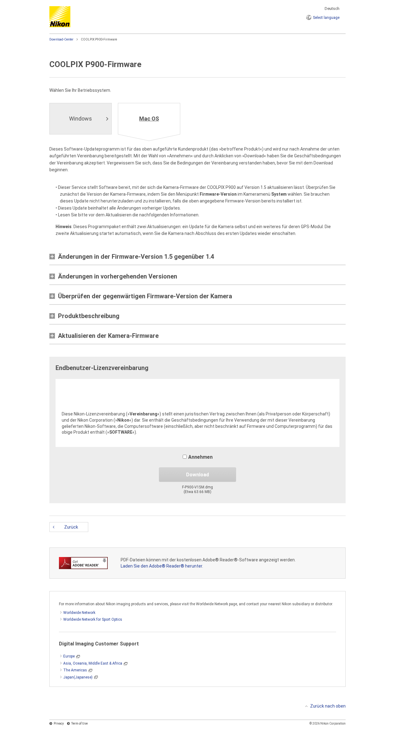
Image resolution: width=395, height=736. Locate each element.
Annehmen (200, 457)
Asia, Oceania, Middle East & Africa (92, 663)
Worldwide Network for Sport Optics (92, 619)
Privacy (59, 723)
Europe (69, 656)
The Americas (75, 670)
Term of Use (79, 723)
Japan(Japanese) (78, 677)
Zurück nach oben (328, 706)
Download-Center (61, 39)
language (326, 17)
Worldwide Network (79, 612)
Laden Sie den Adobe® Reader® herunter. (162, 566)
